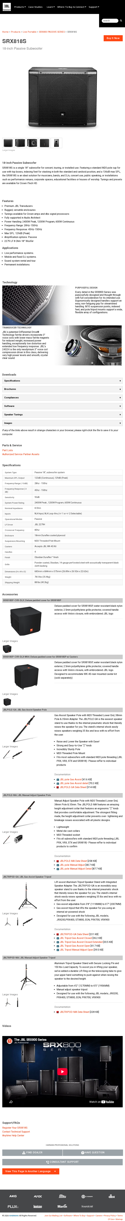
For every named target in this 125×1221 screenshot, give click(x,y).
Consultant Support (64, 1161)
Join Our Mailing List (53, 1215)
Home (5, 32)
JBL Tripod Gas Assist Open (75, 945)
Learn (50, 6)
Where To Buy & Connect (70, 6)
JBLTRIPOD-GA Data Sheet (74, 934)
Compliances (11, 397)
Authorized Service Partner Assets (20, 454)
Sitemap (119, 1219)
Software (9, 406)
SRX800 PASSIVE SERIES (52, 32)
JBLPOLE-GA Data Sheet (73, 787)
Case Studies (35, 6)
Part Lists (7, 450)
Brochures (10, 389)
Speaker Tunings (13, 414)
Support (93, 6)
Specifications (12, 380)
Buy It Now (113, 38)
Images (8, 423)
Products (19, 6)
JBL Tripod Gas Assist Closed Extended (81, 942)
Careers (99, 1215)
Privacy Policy (110, 1215)
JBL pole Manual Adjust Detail (76, 868)
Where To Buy (79, 1215)
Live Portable (29, 32)
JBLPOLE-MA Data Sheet (73, 861)
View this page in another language (28, 1171)
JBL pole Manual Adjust (72, 864)
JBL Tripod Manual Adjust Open (76, 949)
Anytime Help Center (13, 1135)
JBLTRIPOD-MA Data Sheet (74, 1012)
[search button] (120, 20)
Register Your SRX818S (14, 1127)
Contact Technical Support (16, 1131)
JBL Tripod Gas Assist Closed (76, 938)
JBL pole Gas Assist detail (74, 783)
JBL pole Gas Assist (71, 779)
